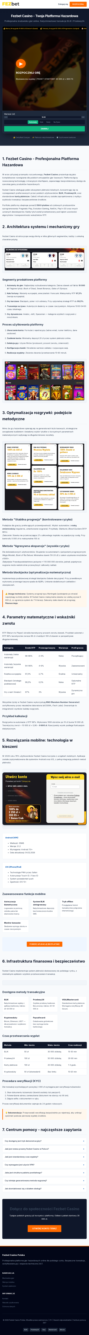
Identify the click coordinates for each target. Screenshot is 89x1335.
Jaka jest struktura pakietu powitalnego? (23, 1173)
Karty (48, 122)
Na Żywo (57, 122)
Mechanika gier (8, 1278)
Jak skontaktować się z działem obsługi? (23, 1188)
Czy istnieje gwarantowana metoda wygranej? (26, 1180)
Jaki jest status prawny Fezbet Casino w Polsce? (27, 1149)
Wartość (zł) (9, 114)
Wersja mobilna (8, 1282)
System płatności (9, 1286)
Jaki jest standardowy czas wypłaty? (21, 1157)
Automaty (33, 122)
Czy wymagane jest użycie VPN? (19, 1165)
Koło (41, 122)
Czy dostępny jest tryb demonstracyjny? (23, 1141)
